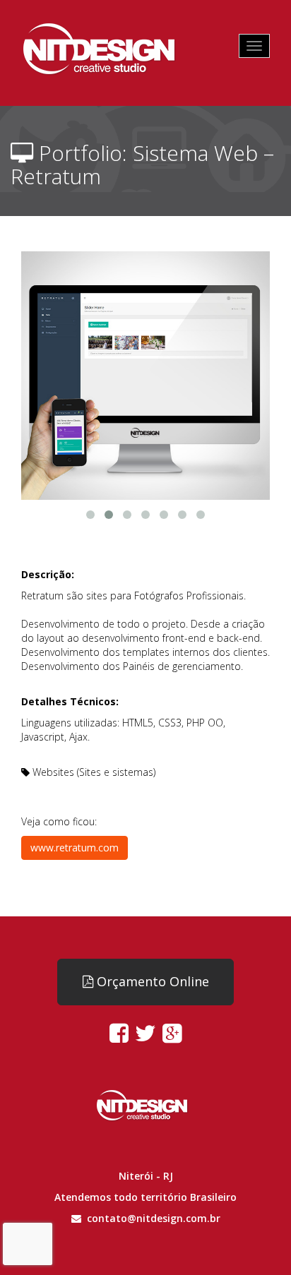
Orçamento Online (151, 981)
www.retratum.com (74, 847)
